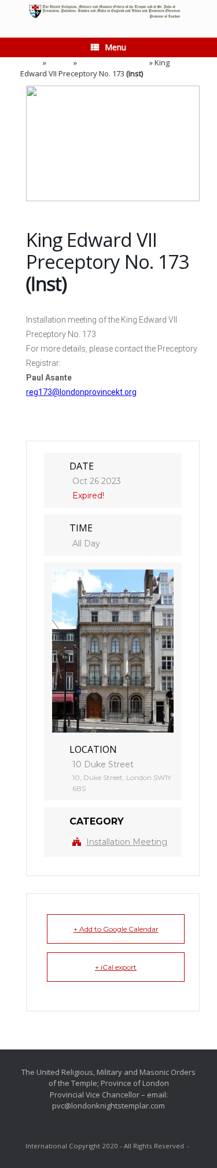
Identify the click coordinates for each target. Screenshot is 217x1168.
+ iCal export (116, 967)
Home (30, 62)
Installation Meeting (113, 62)
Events (60, 62)
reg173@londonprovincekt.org (81, 392)
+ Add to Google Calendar (116, 929)
